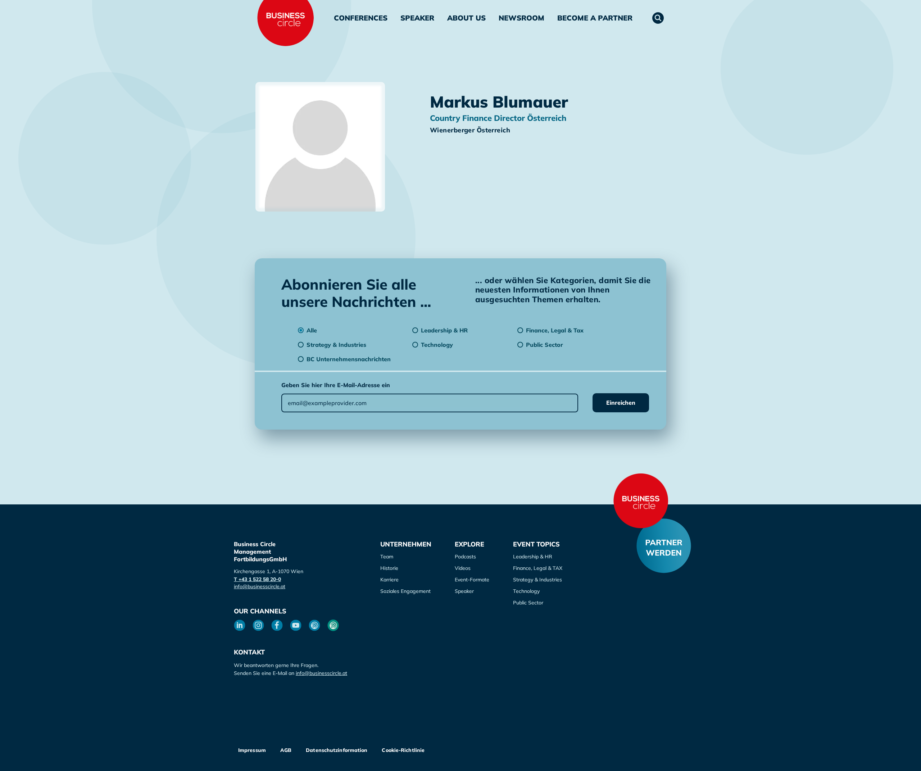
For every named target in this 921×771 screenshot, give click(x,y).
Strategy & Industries (537, 579)
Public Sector (528, 602)
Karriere (389, 579)
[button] (658, 18)
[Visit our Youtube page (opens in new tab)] (295, 625)
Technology (526, 591)
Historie (389, 568)
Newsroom (521, 17)
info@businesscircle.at (259, 586)
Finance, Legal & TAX (537, 568)
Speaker (417, 17)
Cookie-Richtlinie (403, 750)
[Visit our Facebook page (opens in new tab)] (277, 625)
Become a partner (594, 17)
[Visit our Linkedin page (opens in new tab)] (239, 625)
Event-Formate (472, 579)
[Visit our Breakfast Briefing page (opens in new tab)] (314, 625)
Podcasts (465, 556)
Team (386, 556)
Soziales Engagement (405, 591)
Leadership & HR (532, 556)
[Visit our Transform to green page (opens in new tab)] (333, 625)
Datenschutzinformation (336, 750)
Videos (463, 568)
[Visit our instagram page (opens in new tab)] (258, 625)
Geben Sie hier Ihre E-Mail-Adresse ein (335, 385)
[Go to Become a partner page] (663, 545)
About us (466, 17)
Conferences (360, 17)
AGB (285, 750)
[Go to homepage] (640, 500)
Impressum (252, 750)
